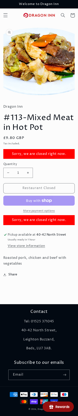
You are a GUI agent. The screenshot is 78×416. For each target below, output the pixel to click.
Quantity (10, 164)
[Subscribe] (64, 375)
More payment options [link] (39, 211)
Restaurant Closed (39, 188)
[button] (5, 15)
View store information (26, 246)
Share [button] (12, 275)
